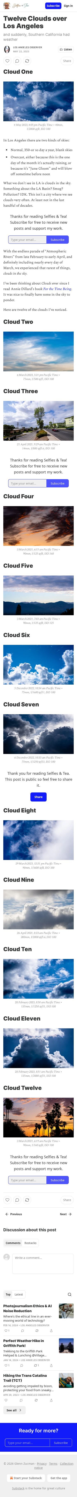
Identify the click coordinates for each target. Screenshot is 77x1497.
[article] (38, 1318)
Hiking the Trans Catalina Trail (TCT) (25, 1378)
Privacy (42, 1464)
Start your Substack (28, 1478)
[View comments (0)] (17, 61)
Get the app (59, 1478)
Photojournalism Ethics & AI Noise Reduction (27, 1308)
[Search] (70, 1294)
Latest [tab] (19, 1294)
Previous (16, 1214)
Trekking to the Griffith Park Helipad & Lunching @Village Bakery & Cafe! (23, 1353)
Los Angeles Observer (27, 47)
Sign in (68, 6)
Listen (68, 49)
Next (63, 1214)
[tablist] (21, 1243)
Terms (53, 1464)
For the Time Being (57, 289)
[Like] (7, 61)
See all (12, 1410)
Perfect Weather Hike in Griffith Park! (23, 1343)
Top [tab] (8, 1294)
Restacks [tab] (30, 1243)
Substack (18, 1488)
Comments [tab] (13, 1243)
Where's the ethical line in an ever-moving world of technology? (27, 1318)
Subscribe (53, 6)
